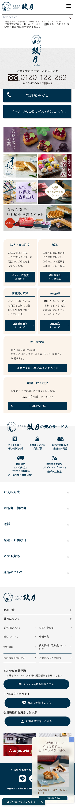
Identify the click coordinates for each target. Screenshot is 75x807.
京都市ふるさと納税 (50, 658)
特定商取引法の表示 (14, 658)
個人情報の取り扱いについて (52, 647)
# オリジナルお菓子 (52, 21)
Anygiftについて (55, 325)
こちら (58, 471)
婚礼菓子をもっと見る (55, 277)
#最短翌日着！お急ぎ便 (15, 21)
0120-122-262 (37, 406)
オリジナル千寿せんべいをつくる (37, 368)
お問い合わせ (46, 627)
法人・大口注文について (20, 277)
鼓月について (10, 636)
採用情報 (8, 647)
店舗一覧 (44, 636)
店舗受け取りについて (20, 325)
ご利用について (12, 627)
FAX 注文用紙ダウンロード (37, 396)
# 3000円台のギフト (34, 21)
